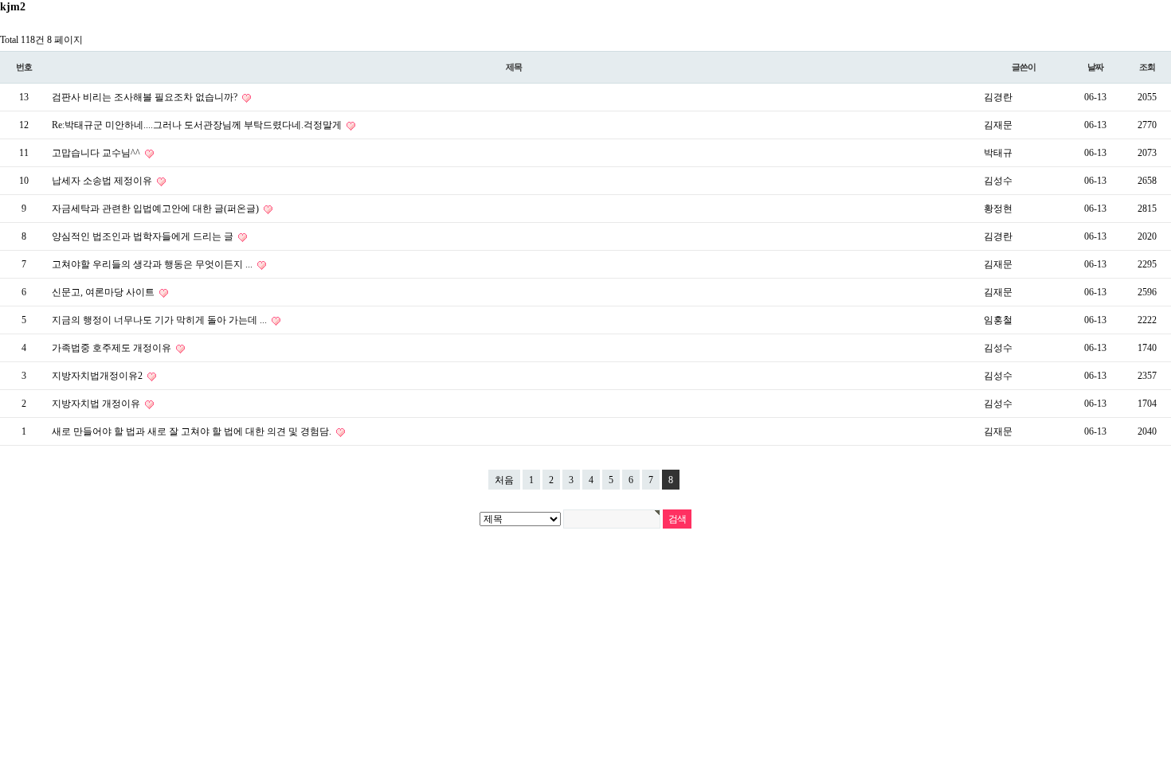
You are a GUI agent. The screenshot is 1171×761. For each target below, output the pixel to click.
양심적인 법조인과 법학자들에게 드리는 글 (144, 236)
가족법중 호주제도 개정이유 (113, 347)
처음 (504, 480)
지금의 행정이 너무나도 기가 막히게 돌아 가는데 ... (160, 320)
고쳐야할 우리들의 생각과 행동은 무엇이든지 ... (153, 264)
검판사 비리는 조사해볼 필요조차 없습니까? (146, 97)
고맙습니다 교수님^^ (97, 152)
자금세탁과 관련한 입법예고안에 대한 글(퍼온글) (156, 208)
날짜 (1095, 67)
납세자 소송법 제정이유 (103, 180)
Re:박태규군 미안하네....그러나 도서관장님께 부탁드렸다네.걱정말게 (198, 125)
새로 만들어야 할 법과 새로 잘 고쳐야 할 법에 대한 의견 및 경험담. (193, 431)
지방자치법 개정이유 (97, 403)
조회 (1147, 67)
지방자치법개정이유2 (98, 375)
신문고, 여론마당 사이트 (104, 292)
